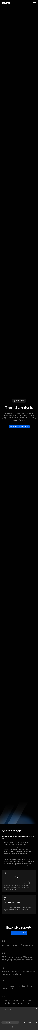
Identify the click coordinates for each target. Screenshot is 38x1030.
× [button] (36, 1008)
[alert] (19, 1018)
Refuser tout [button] (28, 1022)
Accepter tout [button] (10, 1022)
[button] (34, 3)
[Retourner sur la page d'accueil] (6, 3)
